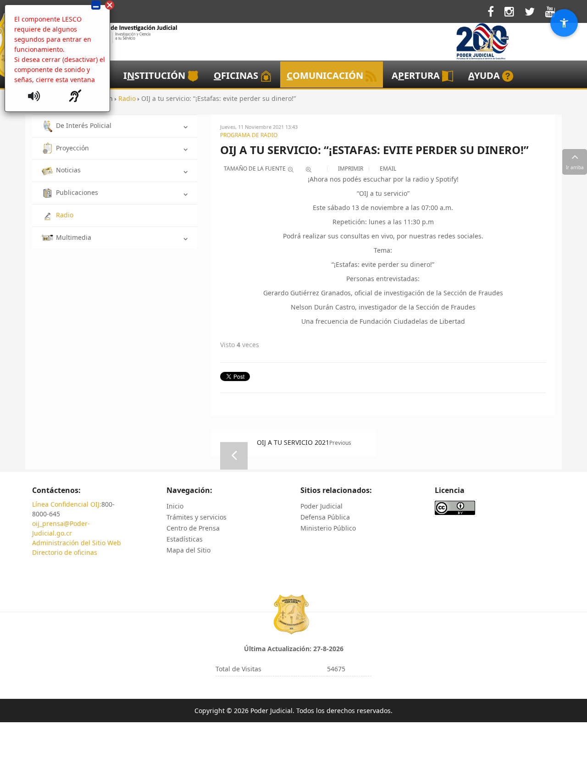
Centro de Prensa (193, 528)
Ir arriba (575, 167)
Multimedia (73, 237)
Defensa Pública (325, 517)
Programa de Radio (248, 135)
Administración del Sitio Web (76, 542)
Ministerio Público (328, 528)
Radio (64, 214)
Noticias (68, 170)
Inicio (174, 506)
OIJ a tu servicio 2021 (293, 442)
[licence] (455, 507)
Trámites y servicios (196, 517)
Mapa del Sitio (188, 550)
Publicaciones (77, 192)
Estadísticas (184, 539)
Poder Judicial (321, 506)
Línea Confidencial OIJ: (66, 504)
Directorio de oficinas (64, 552)
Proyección (72, 148)
